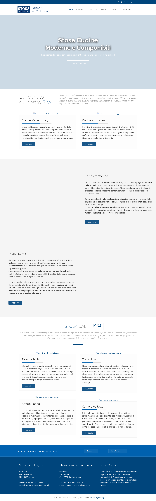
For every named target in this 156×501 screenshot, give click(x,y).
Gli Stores (79, 9)
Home (70, 9)
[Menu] (136, 9)
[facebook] (19, 2)
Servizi (103, 9)
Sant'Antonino (116, 451)
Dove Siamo (127, 9)
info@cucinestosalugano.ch (127, 2)
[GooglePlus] (21, 2)
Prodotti (93, 9)
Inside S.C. (115, 9)
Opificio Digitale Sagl (97, 497)
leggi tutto (28, 144)
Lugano (90, 451)
